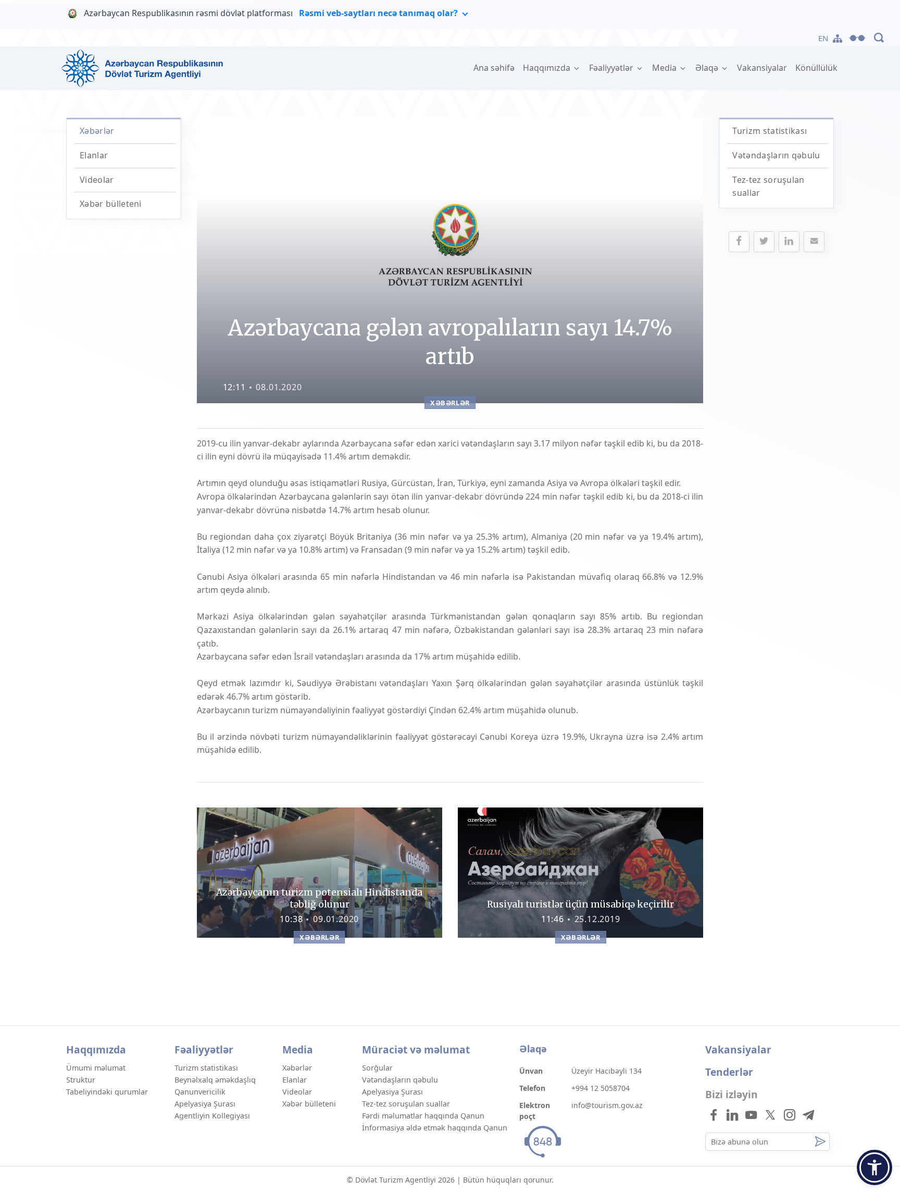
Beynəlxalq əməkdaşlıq (215, 1080)
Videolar (97, 179)
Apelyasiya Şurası (204, 1104)
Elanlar (94, 155)
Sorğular (377, 1068)
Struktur (80, 1080)
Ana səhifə (496, 67)
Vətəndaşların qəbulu (776, 155)
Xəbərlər (97, 130)
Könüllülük (816, 67)
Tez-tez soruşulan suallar (406, 1104)
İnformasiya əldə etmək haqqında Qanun (434, 1128)
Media (665, 67)
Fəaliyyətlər (612, 67)
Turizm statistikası (769, 130)
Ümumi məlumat (96, 1068)
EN (823, 38)
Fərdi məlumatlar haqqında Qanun (423, 1116)
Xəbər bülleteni (111, 203)
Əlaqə (707, 67)
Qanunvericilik (200, 1092)
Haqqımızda (547, 67)
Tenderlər (729, 1072)
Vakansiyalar (762, 67)
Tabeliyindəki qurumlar (107, 1092)
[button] (874, 1167)
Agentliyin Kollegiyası (212, 1116)
